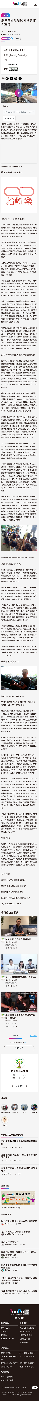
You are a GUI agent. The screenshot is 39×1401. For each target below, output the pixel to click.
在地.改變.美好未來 (27, 1363)
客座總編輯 (24, 1342)
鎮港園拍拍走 (10, 1234)
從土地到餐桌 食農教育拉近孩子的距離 (19, 1290)
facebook (16, 1318)
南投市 (22, 50)
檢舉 (17, 38)
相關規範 (4, 1331)
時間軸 (4, 1335)
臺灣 (10, 50)
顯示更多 (11, 64)
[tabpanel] (19, 1042)
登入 (26, 1042)
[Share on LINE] (15, 78)
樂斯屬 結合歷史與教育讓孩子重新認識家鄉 (20, 1016)
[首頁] (19, 4)
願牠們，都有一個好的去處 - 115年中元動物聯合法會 (18, 1253)
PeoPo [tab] (15, 1036)
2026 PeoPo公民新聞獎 (9, 1358)
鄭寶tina (34, 1112)
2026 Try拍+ (6, 1353)
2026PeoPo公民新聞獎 (11, 1207)
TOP (34, 1387)
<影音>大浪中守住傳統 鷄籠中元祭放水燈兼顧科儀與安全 (19, 1279)
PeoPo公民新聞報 (27, 1328)
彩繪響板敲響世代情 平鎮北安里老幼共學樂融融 (19, 1266)
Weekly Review (7, 1338)
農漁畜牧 (22, 55)
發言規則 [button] (33, 1036)
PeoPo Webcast (11, 1244)
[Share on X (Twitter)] (11, 78)
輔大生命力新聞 (11, 942)
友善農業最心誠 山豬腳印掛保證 (14, 886)
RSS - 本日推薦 (7, 1380)
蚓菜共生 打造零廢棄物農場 (12, 891)
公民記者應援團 (26, 1335)
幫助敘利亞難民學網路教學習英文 (21, 977)
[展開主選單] (3, 4)
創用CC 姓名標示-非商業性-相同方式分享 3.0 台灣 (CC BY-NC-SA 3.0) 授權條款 (14, 69)
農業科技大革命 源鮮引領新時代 (14, 880)
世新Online (9, 1224)
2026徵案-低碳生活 (27, 1353)
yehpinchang (5, 1112)
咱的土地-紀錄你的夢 (9, 1363)
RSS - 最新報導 (7, 1376)
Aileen (7, 1257)
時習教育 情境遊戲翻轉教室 (18, 939)
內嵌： (5, 106)
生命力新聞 (16, 903)
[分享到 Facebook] (7, 78)
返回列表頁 (19, 1048)
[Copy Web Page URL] (20, 78)
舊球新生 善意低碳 (10, 1241)
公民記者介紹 (25, 1338)
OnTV (5, 15)
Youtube (22, 1318)
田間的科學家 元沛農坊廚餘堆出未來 (15, 897)
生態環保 (13, 55)
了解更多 (19, 1086)
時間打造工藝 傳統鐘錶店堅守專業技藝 (19, 1221)
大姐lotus (14, 1112)
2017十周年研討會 (27, 1356)
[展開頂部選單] (35, 4)
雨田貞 (7, 1270)
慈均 (24, 1112)
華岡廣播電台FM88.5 (12, 1293)
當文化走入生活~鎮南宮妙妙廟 (15, 1231)
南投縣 (16, 50)
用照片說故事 (6, 1366)
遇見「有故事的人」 (27, 1366)
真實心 (5, 1125)
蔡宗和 (7, 1283)
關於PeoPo (5, 1328)
